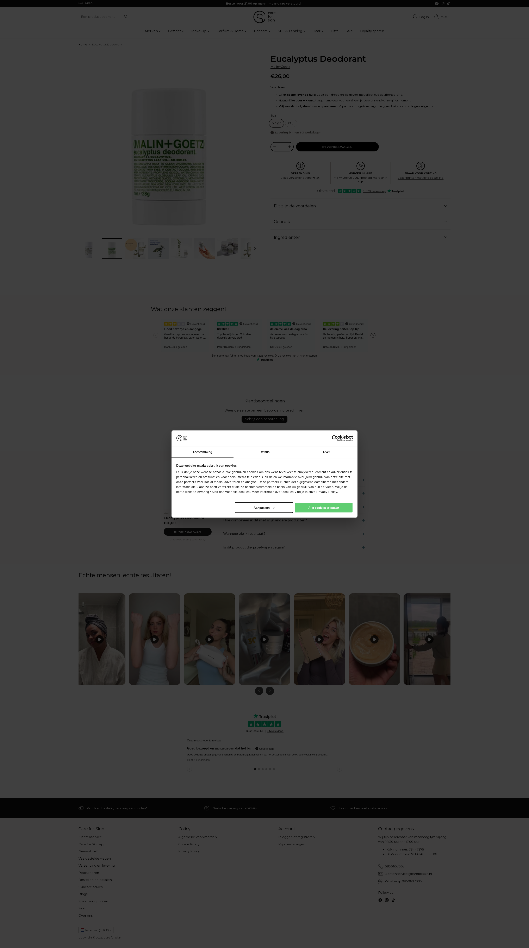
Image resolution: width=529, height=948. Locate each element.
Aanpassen (262, 507)
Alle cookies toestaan (323, 507)
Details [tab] (265, 452)
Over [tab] (326, 452)
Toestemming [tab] (202, 452)
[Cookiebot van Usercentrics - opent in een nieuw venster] (335, 438)
